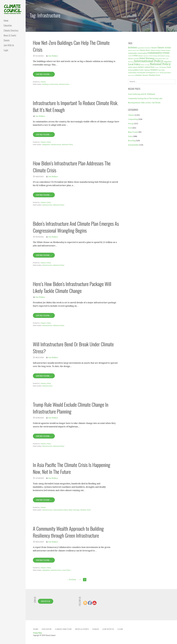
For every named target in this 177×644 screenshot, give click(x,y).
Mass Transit (133, 132)
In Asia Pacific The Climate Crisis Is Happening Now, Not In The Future (71, 468)
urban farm (131, 75)
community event (158, 52)
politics (136, 70)
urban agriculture (165, 72)
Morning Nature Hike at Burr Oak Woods (144, 103)
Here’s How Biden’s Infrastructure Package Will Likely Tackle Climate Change (72, 287)
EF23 (150, 56)
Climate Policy (155, 50)
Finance (131, 58)
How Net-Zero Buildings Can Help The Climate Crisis (71, 46)
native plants (132, 67)
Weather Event (85, 510)
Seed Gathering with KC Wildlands (141, 94)
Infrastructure (64, 84)
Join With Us (9, 45)
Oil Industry (162, 67)
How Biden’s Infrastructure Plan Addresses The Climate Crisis (72, 167)
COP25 (130, 56)
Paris (169, 67)
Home (6, 20)
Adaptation (46, 144)
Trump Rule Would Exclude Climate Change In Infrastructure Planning (70, 408)
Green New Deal (160, 58)
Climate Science (165, 50)
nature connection (146, 67)
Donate (7, 40)
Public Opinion (144, 70)
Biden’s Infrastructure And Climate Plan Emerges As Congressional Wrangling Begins (76, 227)
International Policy (60, 510)
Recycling (132, 141)
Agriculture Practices (143, 48)
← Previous (71, 580)
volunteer (138, 75)
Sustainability (132, 72)
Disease (140, 56)
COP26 (135, 56)
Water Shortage (73, 510)
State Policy (161, 70)
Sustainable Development (146, 73)
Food (130, 128)
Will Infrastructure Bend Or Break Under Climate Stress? (73, 347)
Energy (131, 124)
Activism (132, 47)
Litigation (167, 61)
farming (167, 56)
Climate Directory (11, 30)
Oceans (157, 67)
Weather (145, 75)
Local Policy (66, 570)
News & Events (10, 35)
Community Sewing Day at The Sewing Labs (145, 98)
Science (154, 70)
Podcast (130, 70)
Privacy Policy (37, 633)
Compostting (133, 119)
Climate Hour (144, 50)
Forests (136, 58)
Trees (157, 72)
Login (6, 50)
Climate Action (164, 47)
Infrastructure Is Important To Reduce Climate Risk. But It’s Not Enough (75, 106)
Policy (49, 142)
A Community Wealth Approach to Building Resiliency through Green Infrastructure (68, 532)
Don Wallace (53, 56)
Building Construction (50, 84)
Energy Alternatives (159, 56)
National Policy (67, 144)
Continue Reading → (44, 74)
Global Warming (146, 58)
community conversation (137, 53)
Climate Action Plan (133, 50)
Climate (43, 82)
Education (8, 25)
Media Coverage (145, 64)
